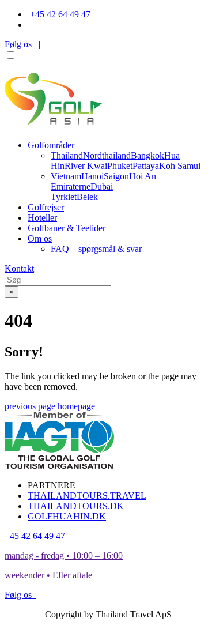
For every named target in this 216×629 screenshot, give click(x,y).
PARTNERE (51, 485)
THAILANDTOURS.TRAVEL (87, 495)
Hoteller (42, 218)
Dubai (101, 186)
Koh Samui (179, 166)
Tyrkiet (64, 197)
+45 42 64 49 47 (60, 14)
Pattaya (145, 166)
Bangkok (147, 155)
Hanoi (92, 176)
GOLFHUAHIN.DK (67, 516)
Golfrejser (46, 207)
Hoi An (142, 176)
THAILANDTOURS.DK (76, 506)
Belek (87, 197)
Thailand (67, 155)
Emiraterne (70, 186)
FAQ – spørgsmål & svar (96, 249)
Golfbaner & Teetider (66, 228)
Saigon (116, 176)
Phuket (119, 166)
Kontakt (19, 268)
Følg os (22, 44)
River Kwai (86, 166)
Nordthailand (107, 155)
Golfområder (51, 145)
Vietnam (66, 176)
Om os (40, 238)
